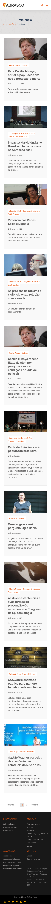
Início (5, 24)
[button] (42, 5)
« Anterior (9, 805)
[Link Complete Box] (25, 69)
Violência (12, 24)
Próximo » (35, 805)
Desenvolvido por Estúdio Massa (25, 897)
